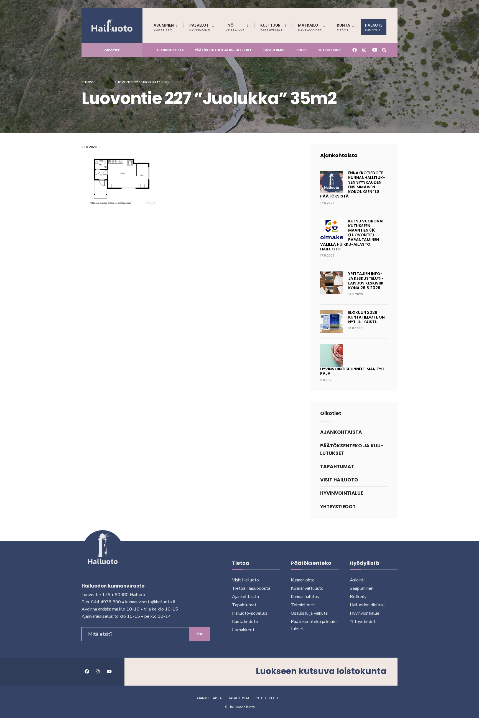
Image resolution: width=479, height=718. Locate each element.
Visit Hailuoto (339, 479)
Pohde (301, 50)
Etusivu (88, 82)
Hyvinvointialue (341, 493)
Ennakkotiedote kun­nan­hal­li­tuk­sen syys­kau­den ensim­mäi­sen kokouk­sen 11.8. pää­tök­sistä (352, 184)
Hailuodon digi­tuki (367, 605)
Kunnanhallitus (305, 597)
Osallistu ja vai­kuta (309, 613)
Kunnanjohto (303, 580)
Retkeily (358, 597)
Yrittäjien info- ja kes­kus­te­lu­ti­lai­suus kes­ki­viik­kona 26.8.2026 (367, 280)
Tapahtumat (274, 50)
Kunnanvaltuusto (307, 588)
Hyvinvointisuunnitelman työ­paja (353, 371)
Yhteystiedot (330, 50)
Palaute (373, 27)
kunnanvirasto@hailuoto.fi (150, 602)
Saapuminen (361, 588)
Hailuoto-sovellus (249, 613)
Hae (199, 634)
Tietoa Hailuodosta (251, 588)
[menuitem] (169, 26)
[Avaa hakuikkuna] (384, 50)
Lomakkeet (243, 630)
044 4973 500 (106, 602)
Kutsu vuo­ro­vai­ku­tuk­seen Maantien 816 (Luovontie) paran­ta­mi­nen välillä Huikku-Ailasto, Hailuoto (353, 235)
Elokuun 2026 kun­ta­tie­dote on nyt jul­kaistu (366, 317)
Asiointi (357, 580)
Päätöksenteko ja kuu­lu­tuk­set (223, 50)
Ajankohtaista (170, 50)
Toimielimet (303, 605)
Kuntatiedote (245, 622)
